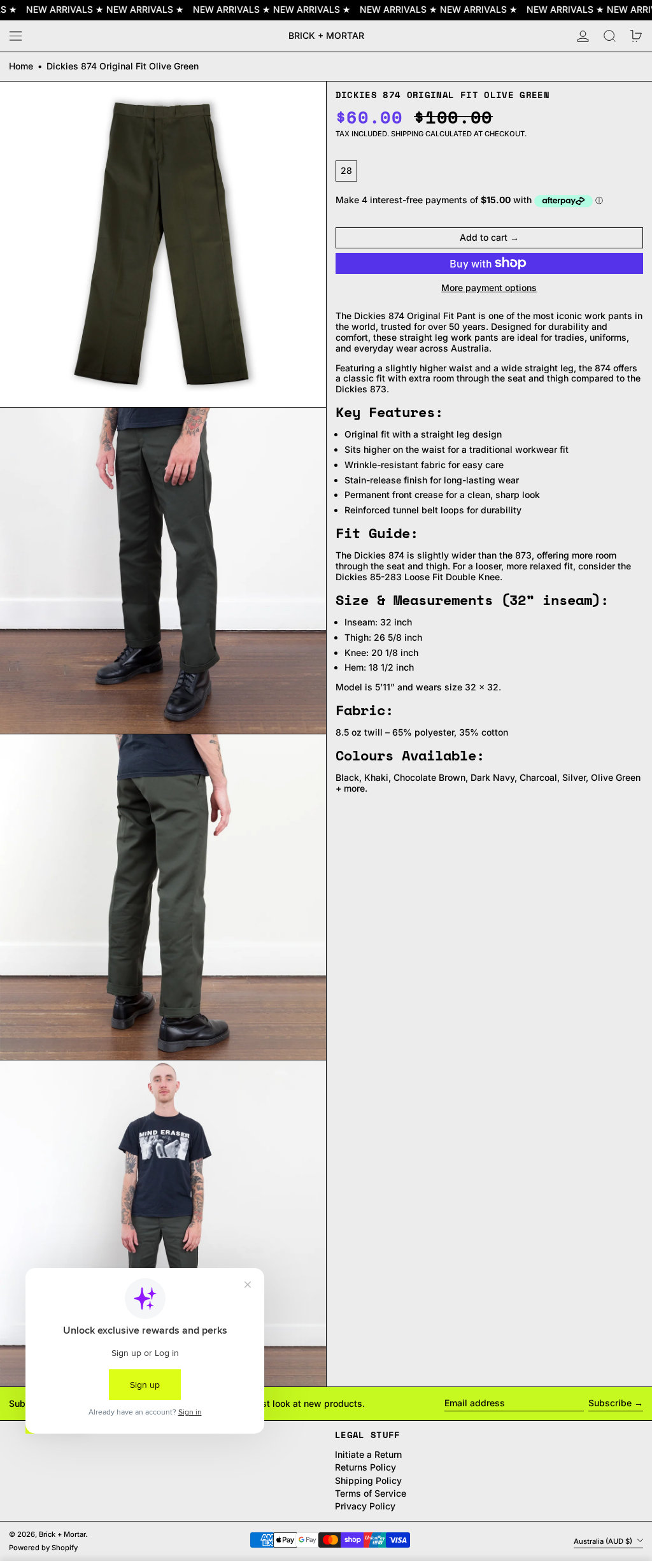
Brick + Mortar (326, 35)
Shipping (407, 133)
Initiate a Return (368, 1454)
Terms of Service (370, 1493)
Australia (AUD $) (604, 1540)
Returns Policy (365, 1467)
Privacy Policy (365, 1505)
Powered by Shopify (43, 1547)
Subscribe (610, 1402)
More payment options (489, 288)
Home (21, 66)
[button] (609, 36)
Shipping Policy (368, 1480)
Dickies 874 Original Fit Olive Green (122, 66)
